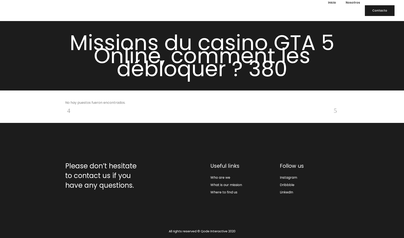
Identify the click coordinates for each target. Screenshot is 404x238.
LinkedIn (286, 192)
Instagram (288, 177)
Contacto (379, 10)
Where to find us (223, 192)
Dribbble (287, 184)
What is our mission (226, 184)
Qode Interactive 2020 (218, 231)
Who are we (220, 177)
